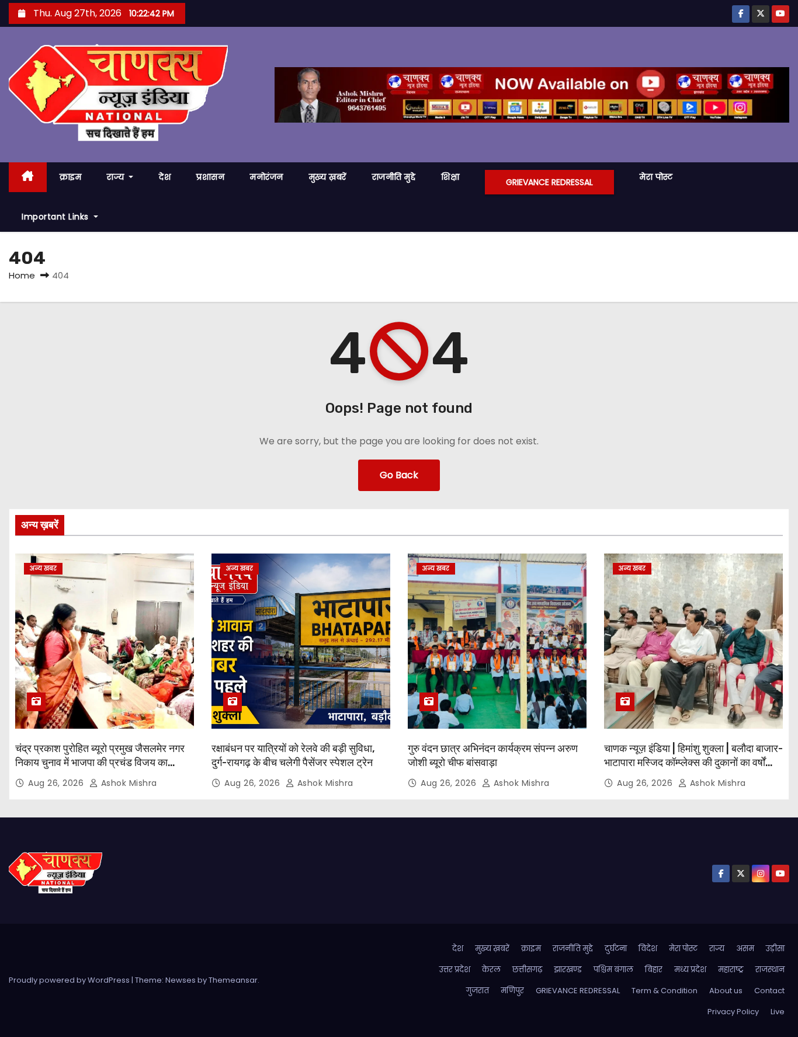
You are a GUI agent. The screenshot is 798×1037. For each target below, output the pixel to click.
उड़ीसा (775, 948)
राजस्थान (770, 969)
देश (165, 177)
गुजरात (477, 990)
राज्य (117, 177)
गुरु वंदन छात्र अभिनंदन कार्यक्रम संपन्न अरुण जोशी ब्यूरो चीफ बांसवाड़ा (493, 755)
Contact (769, 990)
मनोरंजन (266, 177)
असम (745, 948)
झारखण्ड (568, 969)
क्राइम (71, 177)
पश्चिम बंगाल (613, 969)
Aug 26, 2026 (57, 783)
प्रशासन (210, 177)
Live (778, 1011)
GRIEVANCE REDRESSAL (549, 182)
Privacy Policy (733, 1011)
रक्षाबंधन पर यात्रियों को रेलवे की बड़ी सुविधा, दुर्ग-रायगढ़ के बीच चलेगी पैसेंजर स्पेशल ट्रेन (293, 755)
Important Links (56, 216)
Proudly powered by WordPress (70, 980)
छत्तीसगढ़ (527, 969)
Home (22, 275)
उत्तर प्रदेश (454, 969)
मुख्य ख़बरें (327, 177)
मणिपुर (512, 990)
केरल (491, 969)
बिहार (653, 969)
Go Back (399, 475)
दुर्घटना (616, 948)
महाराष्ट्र (731, 969)
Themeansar (233, 980)
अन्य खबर (43, 568)
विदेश (648, 948)
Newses (180, 980)
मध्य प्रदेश (690, 969)
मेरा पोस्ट (656, 177)
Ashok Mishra (127, 783)
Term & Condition (665, 990)
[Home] (28, 177)
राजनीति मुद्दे (394, 177)
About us (726, 990)
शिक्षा (450, 177)
